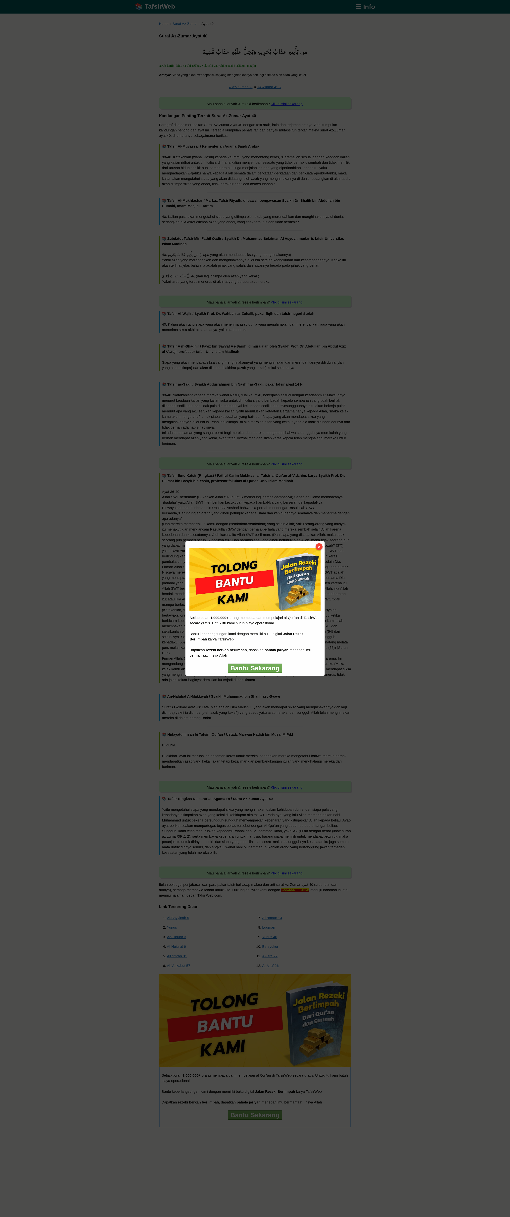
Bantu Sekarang (255, 668)
